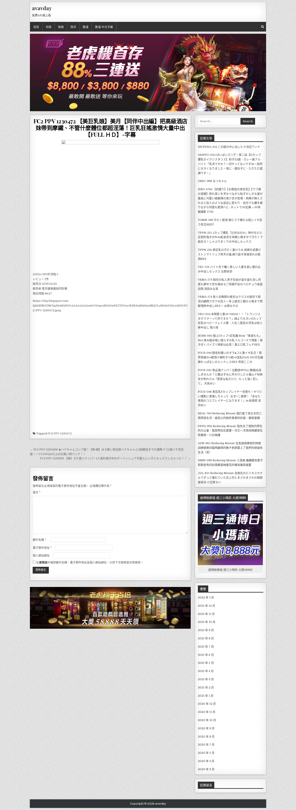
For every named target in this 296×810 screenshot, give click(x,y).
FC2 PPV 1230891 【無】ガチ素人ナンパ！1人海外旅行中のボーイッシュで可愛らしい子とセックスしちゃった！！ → (115, 458)
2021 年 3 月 (206, 679)
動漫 (85, 26)
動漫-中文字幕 (104, 26)
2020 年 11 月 (206, 712)
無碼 (61, 26)
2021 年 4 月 (206, 671)
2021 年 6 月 (206, 654)
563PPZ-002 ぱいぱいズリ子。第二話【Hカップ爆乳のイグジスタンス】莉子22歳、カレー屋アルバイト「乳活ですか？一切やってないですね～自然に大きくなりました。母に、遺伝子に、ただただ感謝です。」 (230, 163)
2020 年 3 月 (206, 769)
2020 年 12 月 (207, 703)
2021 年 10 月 (206, 622)
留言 (37, 492)
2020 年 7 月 (206, 744)
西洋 (73, 26)
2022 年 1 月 (206, 597)
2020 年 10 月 (207, 720)
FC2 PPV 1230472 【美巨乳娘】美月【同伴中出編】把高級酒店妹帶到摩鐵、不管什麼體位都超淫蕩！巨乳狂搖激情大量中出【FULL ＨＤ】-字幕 (110, 127)
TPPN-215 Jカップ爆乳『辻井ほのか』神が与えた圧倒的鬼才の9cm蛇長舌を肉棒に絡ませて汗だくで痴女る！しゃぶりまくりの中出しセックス (230, 237)
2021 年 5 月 (206, 662)
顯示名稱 (39, 539)
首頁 (36, 26)
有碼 (48, 26)
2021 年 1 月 (205, 695)
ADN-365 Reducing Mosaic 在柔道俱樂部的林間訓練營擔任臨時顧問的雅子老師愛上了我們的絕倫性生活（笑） (230, 448)
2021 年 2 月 (206, 687)
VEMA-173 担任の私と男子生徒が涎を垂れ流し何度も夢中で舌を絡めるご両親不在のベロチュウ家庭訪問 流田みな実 (230, 284)
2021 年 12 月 (206, 605)
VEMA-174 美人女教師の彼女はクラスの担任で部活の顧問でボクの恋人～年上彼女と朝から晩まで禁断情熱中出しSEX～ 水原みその (230, 301)
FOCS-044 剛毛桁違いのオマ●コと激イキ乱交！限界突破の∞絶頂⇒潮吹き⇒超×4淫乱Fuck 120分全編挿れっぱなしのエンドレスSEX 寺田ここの (230, 357)
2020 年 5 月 (206, 752)
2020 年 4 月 (206, 761)
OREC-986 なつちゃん (212, 181)
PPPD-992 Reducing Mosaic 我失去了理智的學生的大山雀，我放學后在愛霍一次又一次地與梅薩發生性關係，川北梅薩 (230, 430)
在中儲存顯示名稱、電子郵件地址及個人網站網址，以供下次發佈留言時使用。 (89, 562)
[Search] (262, 27)
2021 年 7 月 (206, 646)
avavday (42, 8)
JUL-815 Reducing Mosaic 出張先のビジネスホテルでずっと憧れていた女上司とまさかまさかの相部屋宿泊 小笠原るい (230, 477)
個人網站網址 (41, 555)
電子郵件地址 (42, 547)
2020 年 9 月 (206, 728)
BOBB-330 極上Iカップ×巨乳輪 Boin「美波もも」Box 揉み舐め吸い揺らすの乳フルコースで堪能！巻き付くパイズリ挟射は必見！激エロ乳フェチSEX (230, 340)
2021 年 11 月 (206, 614)
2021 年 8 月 (206, 638)
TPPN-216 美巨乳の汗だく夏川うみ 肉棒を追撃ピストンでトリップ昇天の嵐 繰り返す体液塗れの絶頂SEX (229, 254)
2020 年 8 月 (206, 736)
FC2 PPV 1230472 (59, 433)
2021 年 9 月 (206, 630)
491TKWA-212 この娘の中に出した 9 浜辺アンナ (229, 146)
